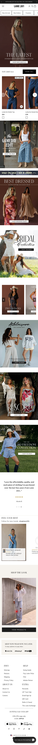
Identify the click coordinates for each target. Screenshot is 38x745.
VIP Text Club (26, 692)
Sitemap (7, 670)
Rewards (25, 689)
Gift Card (25, 699)
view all (29, 72)
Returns (6, 673)
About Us (5, 689)
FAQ (24, 677)
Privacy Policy (8, 680)
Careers (5, 695)
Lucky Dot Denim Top (8, 112)
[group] (13, 542)
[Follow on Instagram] (14, 729)
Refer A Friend (27, 702)
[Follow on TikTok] (24, 729)
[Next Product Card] (35, 95)
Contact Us (6, 692)
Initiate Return (28, 680)
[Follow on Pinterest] (19, 729)
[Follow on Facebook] (9, 729)
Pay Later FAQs (28, 673)
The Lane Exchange (29, 706)
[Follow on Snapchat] (29, 729)
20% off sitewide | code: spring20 (19, 1)
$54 (3, 114)
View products (19, 630)
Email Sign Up (26, 695)
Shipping (7, 677)
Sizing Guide (27, 670)
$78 (26, 114)
